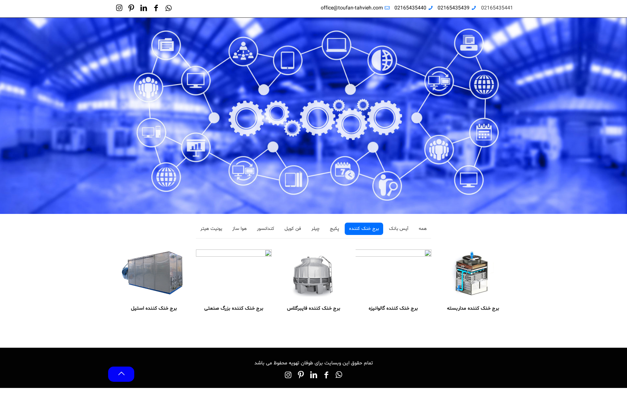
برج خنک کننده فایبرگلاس (313, 308)
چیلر (315, 229)
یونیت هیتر (211, 229)
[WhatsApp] (168, 9)
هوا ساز (239, 229)
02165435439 (454, 8)
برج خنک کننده (364, 229)
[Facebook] (156, 9)
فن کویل (292, 229)
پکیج (334, 229)
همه (423, 229)
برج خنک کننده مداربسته (473, 308)
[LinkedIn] (144, 9)
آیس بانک (399, 229)
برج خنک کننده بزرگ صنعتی (233, 308)
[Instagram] (119, 9)
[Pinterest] (131, 9)
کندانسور (265, 229)
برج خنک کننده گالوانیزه (393, 308)
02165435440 (410, 8)
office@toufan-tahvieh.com (352, 8)
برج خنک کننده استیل (154, 308)
